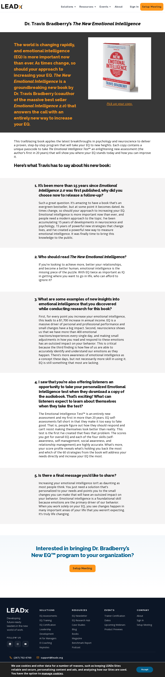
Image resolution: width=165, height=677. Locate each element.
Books (75, 633)
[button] (10, 644)
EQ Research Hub (81, 620)
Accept (144, 669)
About (119, 6)
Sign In (134, 6)
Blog (74, 629)
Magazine (77, 638)
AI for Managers (47, 638)
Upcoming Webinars (114, 624)
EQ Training (45, 620)
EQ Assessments (48, 615)
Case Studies (78, 624)
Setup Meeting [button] (82, 568)
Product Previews (113, 629)
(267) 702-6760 (22, 657)
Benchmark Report (82, 642)
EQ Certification (47, 624)
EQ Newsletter (79, 615)
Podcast (76, 647)
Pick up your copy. (119, 103)
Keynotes (44, 647)
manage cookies (52, 673)
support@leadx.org (52, 657)
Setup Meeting (151, 6)
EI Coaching (45, 642)
